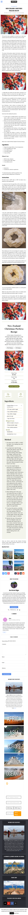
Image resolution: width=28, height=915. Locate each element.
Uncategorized (14, 6)
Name (3, 656)
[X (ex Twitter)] (15, 903)
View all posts (14, 607)
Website (4, 668)
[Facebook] (12, 903)
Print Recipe (10, 348)
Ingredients (8, 396)
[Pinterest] (8, 903)
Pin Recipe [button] (18, 348)
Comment (4, 644)
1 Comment (14, 12)
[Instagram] (5, 903)
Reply (4, 632)
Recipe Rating (5, 641)
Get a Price (16, 813)
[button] (21, 405)
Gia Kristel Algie (21, 12)
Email (3, 662)
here (15, 708)
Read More (16, 913)
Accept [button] (11, 913)
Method (20, 396)
